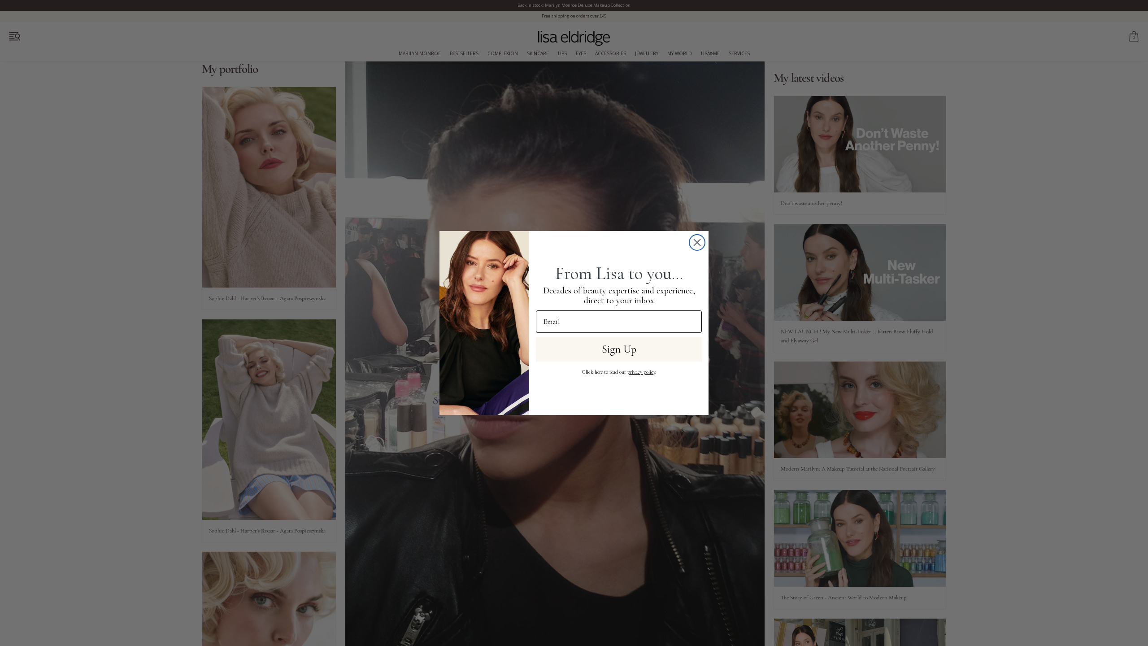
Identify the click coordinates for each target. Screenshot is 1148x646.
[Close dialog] (697, 242)
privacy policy (641, 372)
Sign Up (619, 349)
